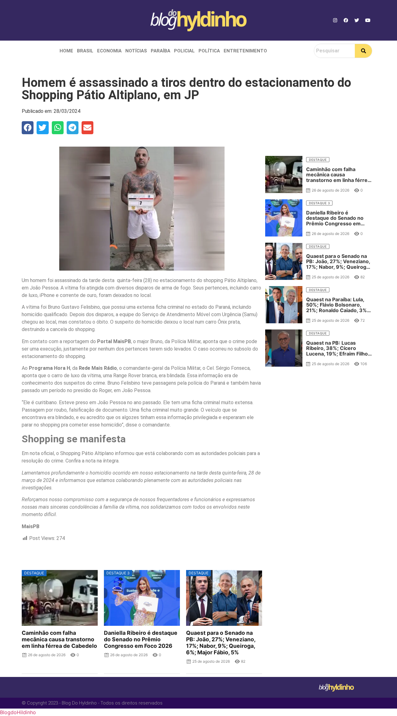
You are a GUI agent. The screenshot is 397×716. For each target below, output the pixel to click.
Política (209, 51)
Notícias (136, 51)
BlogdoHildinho (18, 712)
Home (66, 51)
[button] (27, 127)
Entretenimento (245, 51)
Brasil (85, 51)
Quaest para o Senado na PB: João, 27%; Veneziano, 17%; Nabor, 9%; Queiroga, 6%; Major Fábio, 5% (220, 643)
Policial (184, 51)
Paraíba (160, 51)
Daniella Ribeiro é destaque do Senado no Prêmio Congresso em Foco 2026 (140, 639)
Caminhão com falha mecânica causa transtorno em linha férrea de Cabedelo (59, 639)
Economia (109, 51)
